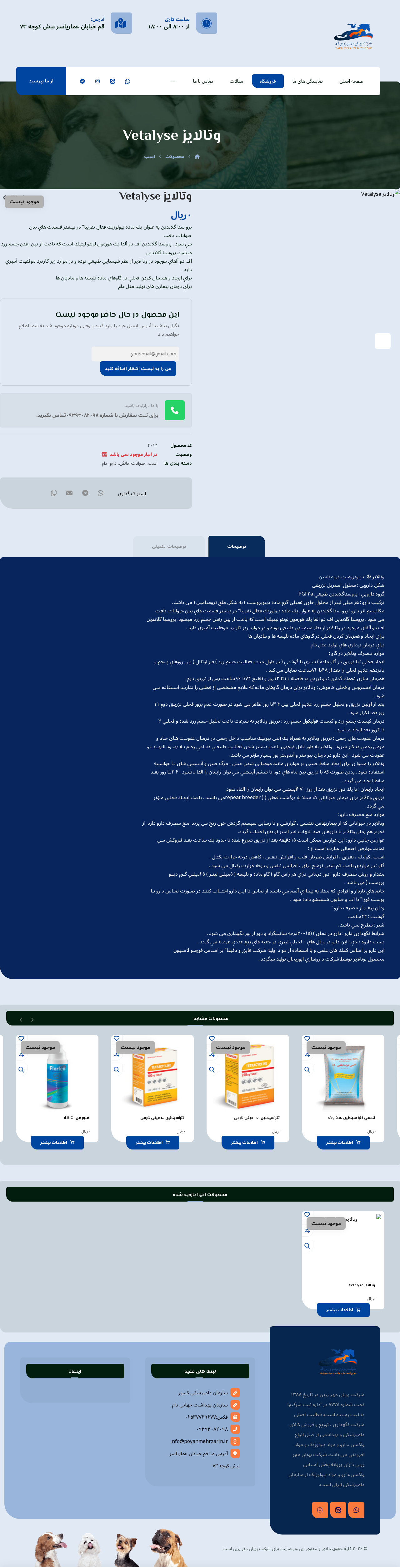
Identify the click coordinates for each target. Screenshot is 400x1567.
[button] (173, 81)
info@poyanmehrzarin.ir (199, 1441)
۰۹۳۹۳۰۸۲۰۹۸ (212, 1429)
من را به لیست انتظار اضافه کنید (138, 368)
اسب (153, 463)
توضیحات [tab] (236, 546)
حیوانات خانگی (132, 463)
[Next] (21, 1019)
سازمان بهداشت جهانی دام (200, 1405)
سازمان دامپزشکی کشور (203, 1392)
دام (104, 463)
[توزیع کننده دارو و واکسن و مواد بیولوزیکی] (353, 35)
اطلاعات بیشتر (339, 1142)
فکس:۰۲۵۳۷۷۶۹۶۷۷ (206, 1417)
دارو (113, 463)
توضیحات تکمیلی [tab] (169, 546)
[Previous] (32, 1019)
